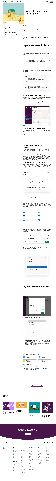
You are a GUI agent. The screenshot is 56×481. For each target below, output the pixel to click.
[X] (49, 442)
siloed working (41, 37)
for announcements (43, 138)
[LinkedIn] (49, 25)
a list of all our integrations (38, 368)
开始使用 (51, 1)
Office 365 (35, 348)
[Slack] (5, 2)
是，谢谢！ (33, 385)
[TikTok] (52, 442)
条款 (9, 477)
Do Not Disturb (46, 227)
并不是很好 (40, 385)
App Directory (40, 354)
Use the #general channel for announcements (9, 30)
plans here (45, 294)
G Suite (31, 348)
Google (29, 247)
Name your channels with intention (10, 26)
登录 (43, 1)
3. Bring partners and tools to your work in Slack (11, 35)
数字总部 (24, 378)
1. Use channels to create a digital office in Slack (11, 24)
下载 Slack (4, 477)
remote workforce (25, 155)
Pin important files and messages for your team (11, 28)
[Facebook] (48, 25)
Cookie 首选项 (12, 477)
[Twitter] (47, 25)
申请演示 (47, 1)
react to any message (40, 164)
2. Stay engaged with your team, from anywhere (10, 33)
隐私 (7, 477)
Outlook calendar (33, 247)
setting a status (38, 227)
